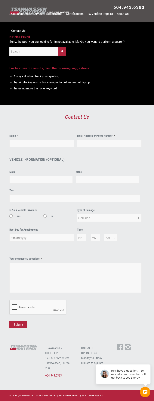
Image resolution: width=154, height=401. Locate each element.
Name (13, 135)
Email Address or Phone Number (96, 135)
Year (11, 190)
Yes (18, 216)
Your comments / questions (25, 258)
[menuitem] (128, 8)
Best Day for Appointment (23, 229)
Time (80, 229)
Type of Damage (86, 210)
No (52, 216)
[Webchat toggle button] (145, 392)
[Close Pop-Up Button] (148, 360)
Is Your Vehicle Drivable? (23, 210)
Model (79, 172)
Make (12, 172)
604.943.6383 (129, 7)
